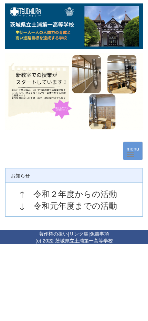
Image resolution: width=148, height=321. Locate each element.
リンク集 (78, 233)
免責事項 (99, 233)
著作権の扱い (53, 233)
